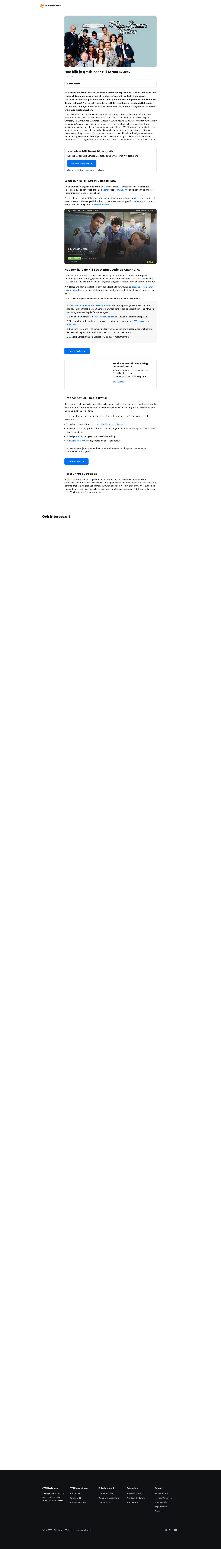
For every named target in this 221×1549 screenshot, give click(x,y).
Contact (158, 1511)
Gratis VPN (75, 1497)
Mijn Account (161, 1506)
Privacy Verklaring (164, 1497)
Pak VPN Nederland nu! (82, 163)
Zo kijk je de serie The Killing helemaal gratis (130, 365)
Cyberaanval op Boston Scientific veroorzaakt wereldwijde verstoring (83, 1030)
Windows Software (136, 1497)
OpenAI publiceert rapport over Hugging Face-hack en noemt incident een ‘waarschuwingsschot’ (98, 1342)
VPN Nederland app (104, 316)
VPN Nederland (101, 204)
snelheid (80, 436)
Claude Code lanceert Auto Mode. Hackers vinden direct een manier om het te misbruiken (94, 925)
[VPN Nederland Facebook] (170, 1530)
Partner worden (78, 1502)
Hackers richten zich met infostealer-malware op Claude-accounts (81, 717)
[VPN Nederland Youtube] (175, 1530)
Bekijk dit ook (118, 381)
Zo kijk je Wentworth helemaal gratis (65, 1238)
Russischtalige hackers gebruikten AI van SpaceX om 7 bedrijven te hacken (86, 1134)
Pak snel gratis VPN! (76, 461)
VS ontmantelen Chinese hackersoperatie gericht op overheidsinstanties (85, 1446)
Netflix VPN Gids (106, 1493)
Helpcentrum (161, 1493)
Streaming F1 (104, 1502)
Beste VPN (75, 1493)
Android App (133, 1502)
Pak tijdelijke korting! (77, 351)
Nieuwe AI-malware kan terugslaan (63, 613)
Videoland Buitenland (108, 1497)
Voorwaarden (161, 1502)
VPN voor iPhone (135, 1493)
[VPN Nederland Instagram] (165, 1530)
